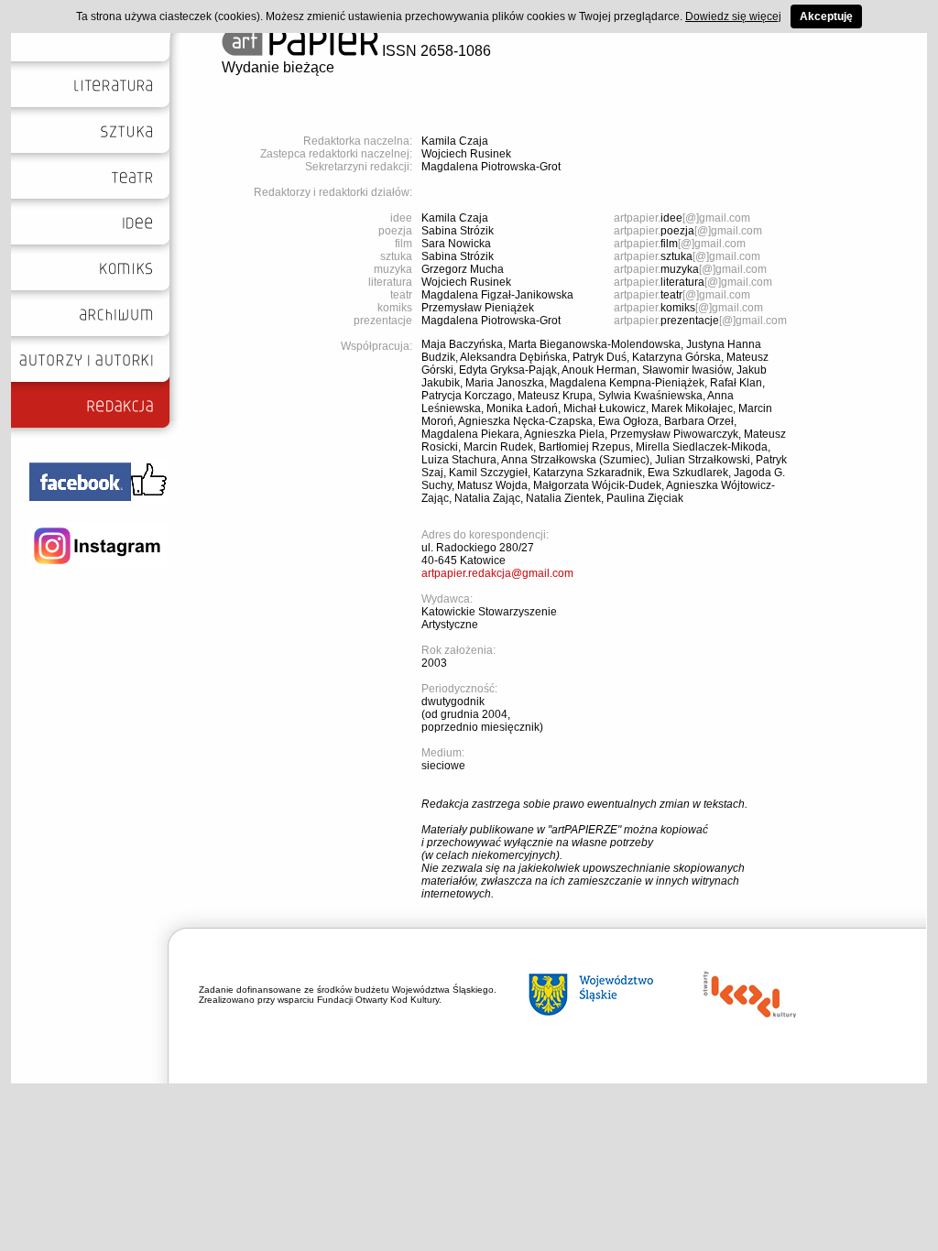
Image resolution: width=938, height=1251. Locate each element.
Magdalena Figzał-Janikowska (497, 294)
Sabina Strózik (457, 230)
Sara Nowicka (456, 243)
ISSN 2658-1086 (434, 51)
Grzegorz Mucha (462, 269)
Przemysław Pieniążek (477, 307)
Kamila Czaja (454, 141)
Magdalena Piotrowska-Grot (491, 166)
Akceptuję (826, 16)
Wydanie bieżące (278, 67)
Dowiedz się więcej (733, 16)
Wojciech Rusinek (466, 153)
